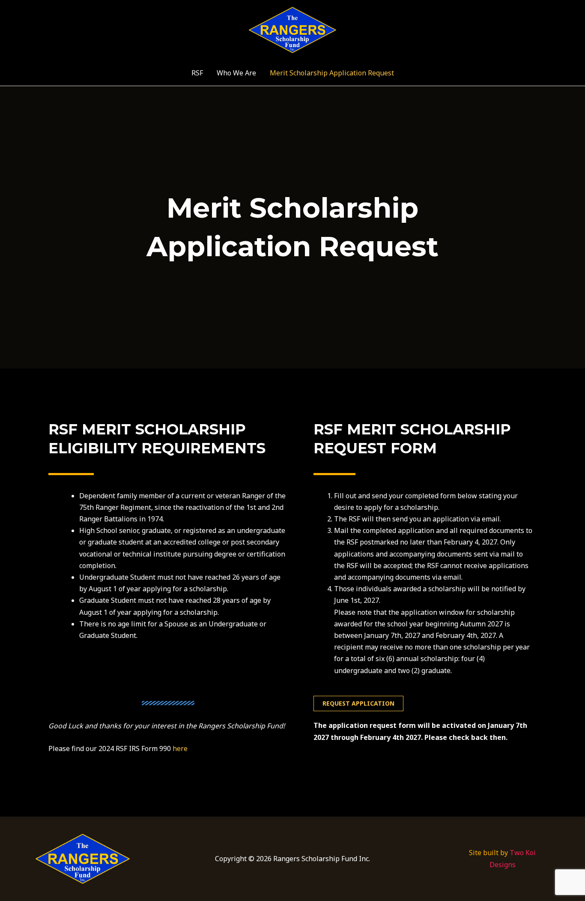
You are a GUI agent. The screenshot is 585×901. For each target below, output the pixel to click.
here (180, 748)
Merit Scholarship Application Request (332, 73)
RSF (197, 73)
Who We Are (236, 73)
